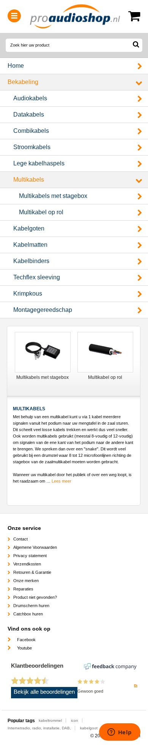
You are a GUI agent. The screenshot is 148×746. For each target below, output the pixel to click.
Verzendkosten (27, 564)
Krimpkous (27, 293)
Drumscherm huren (31, 605)
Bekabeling (23, 82)
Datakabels (28, 114)
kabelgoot (89, 728)
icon (74, 720)
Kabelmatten (30, 244)
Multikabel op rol (41, 212)
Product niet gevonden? (35, 597)
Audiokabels (30, 98)
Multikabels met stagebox (53, 196)
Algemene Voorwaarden (35, 547)
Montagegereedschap (42, 310)
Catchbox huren (28, 614)
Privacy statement (30, 555)
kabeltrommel (50, 720)
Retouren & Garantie (32, 572)
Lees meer (61, 481)
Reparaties (23, 589)
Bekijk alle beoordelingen (44, 692)
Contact (20, 539)
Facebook (26, 639)
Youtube (24, 648)
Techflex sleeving (36, 277)
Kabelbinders (31, 261)
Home (16, 65)
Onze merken (26, 580)
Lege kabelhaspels (39, 163)
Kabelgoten (28, 228)
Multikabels (28, 179)
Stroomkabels (31, 147)
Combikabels (31, 131)
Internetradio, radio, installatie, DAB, (39, 728)
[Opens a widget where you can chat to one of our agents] (119, 732)
